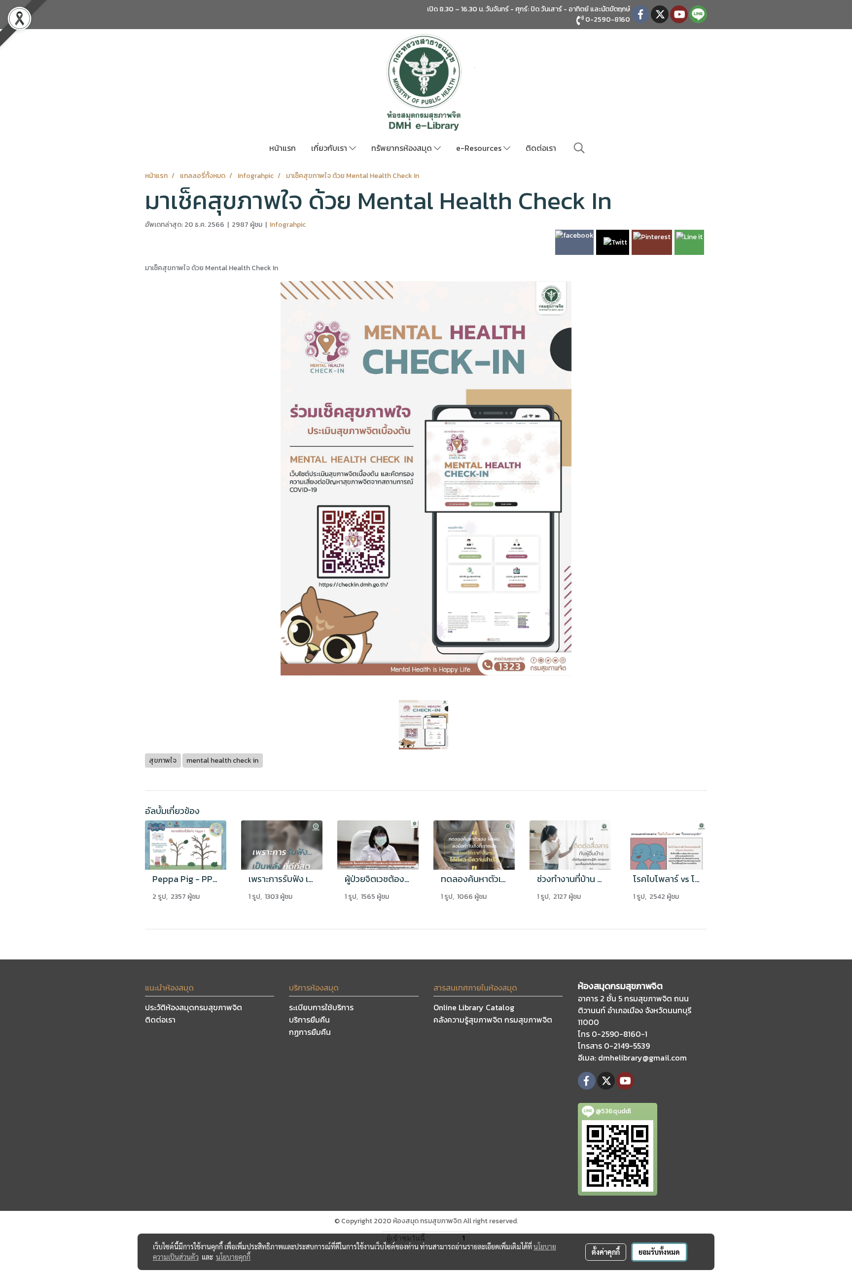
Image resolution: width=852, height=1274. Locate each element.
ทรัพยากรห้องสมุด (402, 148)
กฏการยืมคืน (310, 1032)
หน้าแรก (282, 148)
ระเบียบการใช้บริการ (321, 1007)
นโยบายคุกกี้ (233, 1256)
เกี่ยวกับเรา (330, 148)
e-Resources (479, 148)
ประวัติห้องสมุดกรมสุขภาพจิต (193, 1007)
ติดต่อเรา (541, 148)
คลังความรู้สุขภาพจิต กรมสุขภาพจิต (492, 1020)
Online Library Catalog (473, 1007)
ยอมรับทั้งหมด (659, 1251)
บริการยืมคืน (309, 1020)
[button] (579, 148)
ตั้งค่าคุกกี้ (606, 1251)
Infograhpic (288, 224)
